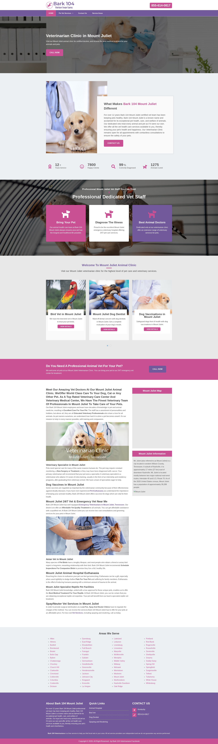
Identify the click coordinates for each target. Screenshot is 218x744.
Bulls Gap (54, 655)
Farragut (85, 651)
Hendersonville (88, 670)
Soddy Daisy (151, 661)
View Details (65, 329)
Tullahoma (150, 677)
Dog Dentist (94, 717)
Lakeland (117, 639)
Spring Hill (150, 664)
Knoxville (86, 683)
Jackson (85, 674)
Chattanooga (55, 661)
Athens (53, 642)
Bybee (52, 658)
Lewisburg (118, 645)
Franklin (85, 655)
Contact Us (82, 13)
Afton (52, 639)
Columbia (54, 680)
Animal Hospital (95, 708)
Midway (117, 664)
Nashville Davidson (122, 683)
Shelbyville (150, 655)
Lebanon (117, 642)
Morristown (118, 670)
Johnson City (87, 677)
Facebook (135, 741)
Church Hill (54, 667)
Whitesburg (150, 683)
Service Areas (97, 13)
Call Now (54, 52)
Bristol (52, 651)
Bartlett (53, 645)
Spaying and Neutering (98, 722)
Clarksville (54, 670)
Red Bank (150, 642)
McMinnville (119, 655)
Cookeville (54, 683)
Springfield (150, 667)
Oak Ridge (118, 686)
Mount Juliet (119, 677)
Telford (148, 674)
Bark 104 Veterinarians (122, 741)
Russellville (150, 648)
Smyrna (149, 658)
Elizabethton (87, 645)
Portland (149, 639)
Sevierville (150, 651)
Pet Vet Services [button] (65, 13)
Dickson (53, 686)
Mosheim (117, 674)
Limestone (118, 648)
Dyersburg (86, 639)
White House (151, 680)
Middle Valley (119, 661)
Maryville (117, 651)
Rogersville (150, 645)
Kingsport (86, 680)
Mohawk (117, 667)
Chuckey (53, 664)
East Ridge (86, 642)
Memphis (117, 658)
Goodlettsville (87, 664)
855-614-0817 (160, 5)
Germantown (87, 661)
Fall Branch (86, 648)
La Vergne (86, 686)
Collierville (54, 677)
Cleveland (54, 674)
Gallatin (85, 658)
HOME (52, 13)
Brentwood (54, 648)
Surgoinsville (151, 670)
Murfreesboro (119, 680)
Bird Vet (92, 713)
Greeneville (86, 667)
